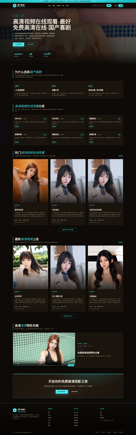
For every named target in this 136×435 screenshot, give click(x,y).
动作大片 (76, 412)
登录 (116, 5)
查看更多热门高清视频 (68, 229)
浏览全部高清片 (62, 391)
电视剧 (58, 5)
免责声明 (121, 432)
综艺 (63, 5)
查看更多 (17, 126)
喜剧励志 (76, 422)
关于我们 (97, 432)
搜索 (109, 5)
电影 (53, 5)
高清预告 (102, 417)
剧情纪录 (76, 425)
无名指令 (55, 210)
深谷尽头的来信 (96, 210)
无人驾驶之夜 (57, 296)
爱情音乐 (76, 417)
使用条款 (115, 432)
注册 (121, 5)
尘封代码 (18, 296)
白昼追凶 (93, 296)
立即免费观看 (18, 44)
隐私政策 (109, 432)
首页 (49, 5)
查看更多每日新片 (68, 316)
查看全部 (121, 155)
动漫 (67, 5)
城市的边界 (19, 210)
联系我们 (103, 432)
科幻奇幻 (76, 415)
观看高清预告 (30, 44)
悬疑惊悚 (76, 420)
